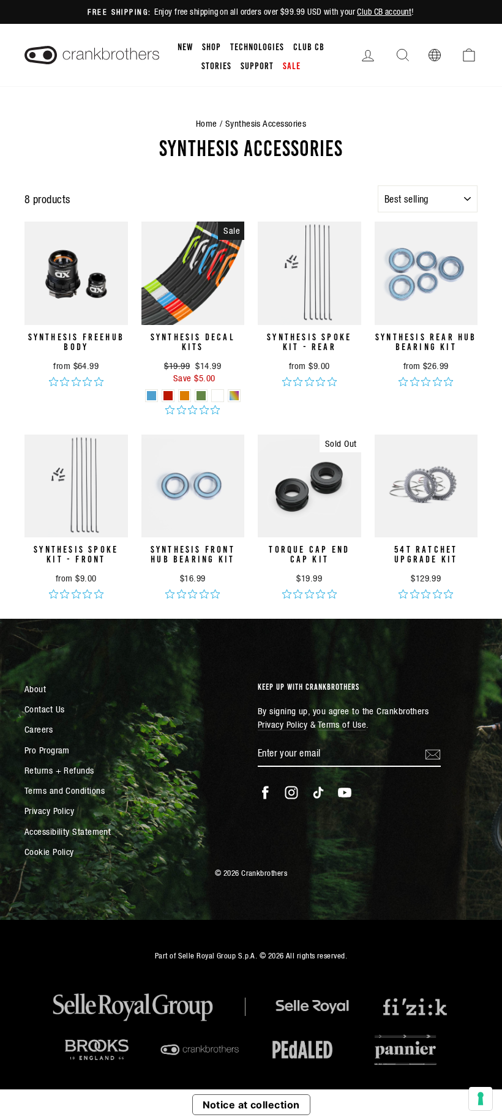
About (35, 689)
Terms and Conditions (64, 790)
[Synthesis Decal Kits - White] (217, 395)
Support (257, 65)
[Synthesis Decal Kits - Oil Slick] (234, 395)
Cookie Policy (49, 851)
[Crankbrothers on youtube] (344, 792)
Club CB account (384, 12)
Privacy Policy (49, 810)
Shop (211, 46)
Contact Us (44, 709)
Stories (216, 65)
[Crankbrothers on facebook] (265, 792)
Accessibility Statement (67, 831)
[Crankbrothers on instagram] (291, 792)
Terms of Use (342, 724)
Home (206, 123)
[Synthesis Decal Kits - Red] (168, 395)
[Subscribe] (433, 753)
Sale (292, 65)
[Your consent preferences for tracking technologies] (480, 1098)
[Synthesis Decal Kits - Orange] (184, 395)
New (185, 46)
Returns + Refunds (59, 770)
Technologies (257, 46)
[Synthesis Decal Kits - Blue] (151, 395)
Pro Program (47, 750)
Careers (38, 729)
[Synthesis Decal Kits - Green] (201, 395)
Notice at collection (251, 1105)
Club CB (308, 46)
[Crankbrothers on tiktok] (318, 792)
